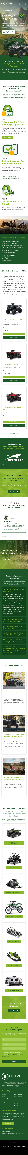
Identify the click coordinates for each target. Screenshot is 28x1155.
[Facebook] (12, 1152)
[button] (26, 4)
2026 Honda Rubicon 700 (12, 364)
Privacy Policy (12, 1054)
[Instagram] (16, 1152)
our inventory (7, 245)
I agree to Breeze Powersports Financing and (13, 1055)
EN (15, 4)
